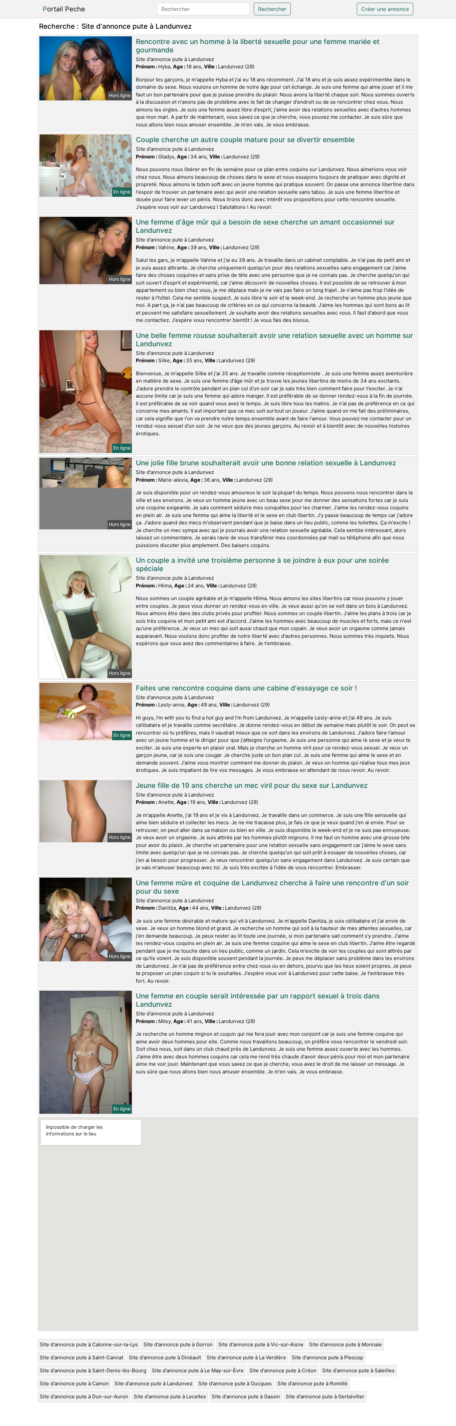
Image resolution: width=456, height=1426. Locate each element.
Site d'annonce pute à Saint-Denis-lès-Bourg (93, 1370)
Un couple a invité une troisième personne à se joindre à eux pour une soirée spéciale (262, 564)
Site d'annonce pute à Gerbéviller (325, 1396)
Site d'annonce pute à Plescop (327, 1357)
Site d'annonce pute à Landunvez (154, 1383)
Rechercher (272, 9)
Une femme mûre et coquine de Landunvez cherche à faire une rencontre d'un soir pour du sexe (272, 887)
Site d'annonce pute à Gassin (246, 1396)
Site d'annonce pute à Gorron (178, 1344)
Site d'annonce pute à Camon (74, 1383)
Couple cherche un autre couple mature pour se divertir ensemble (245, 139)
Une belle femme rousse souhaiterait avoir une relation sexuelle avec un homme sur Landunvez (274, 339)
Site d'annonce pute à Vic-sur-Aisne (260, 1344)
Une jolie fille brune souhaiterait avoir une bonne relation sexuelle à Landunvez (266, 463)
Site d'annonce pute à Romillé (312, 1383)
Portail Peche (64, 9)
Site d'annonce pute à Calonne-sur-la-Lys (89, 1344)
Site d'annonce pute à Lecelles (170, 1396)
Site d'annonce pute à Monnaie (345, 1344)
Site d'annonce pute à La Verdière (246, 1357)
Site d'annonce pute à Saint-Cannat (81, 1357)
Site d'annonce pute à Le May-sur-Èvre (198, 1370)
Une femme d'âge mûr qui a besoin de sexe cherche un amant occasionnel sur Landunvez (265, 226)
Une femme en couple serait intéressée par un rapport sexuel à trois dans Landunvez (258, 1000)
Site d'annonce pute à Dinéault (165, 1357)
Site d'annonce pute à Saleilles (358, 1370)
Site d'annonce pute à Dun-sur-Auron (84, 1396)
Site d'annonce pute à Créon (282, 1370)
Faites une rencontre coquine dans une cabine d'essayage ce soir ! (246, 688)
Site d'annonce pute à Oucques (235, 1383)
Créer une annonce (385, 9)
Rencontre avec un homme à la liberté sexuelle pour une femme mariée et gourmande (258, 45)
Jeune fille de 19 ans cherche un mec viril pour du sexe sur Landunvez (252, 785)
